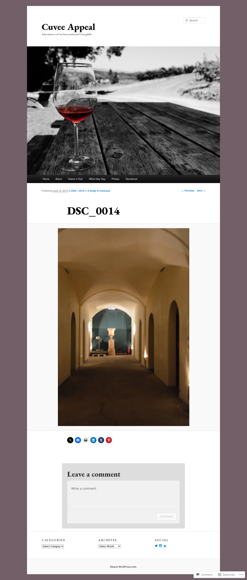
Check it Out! (75, 179)
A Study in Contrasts (98, 190)
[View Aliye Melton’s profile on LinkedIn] (165, 545)
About (58, 179)
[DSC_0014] (123, 327)
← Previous (188, 190)
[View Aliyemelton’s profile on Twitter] (156, 545)
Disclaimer (131, 179)
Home (46, 179)
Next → (201, 190)
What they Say (97, 179)
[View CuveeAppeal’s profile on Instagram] (160, 545)
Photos (115, 179)
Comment (166, 516)
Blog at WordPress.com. (123, 566)
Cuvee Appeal (68, 27)
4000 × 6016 (77, 190)
